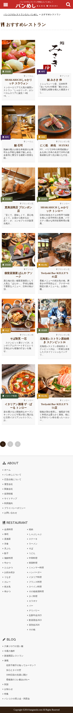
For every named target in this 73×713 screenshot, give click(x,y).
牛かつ (7, 563)
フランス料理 (35, 582)
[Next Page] (18, 444)
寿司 (43, 71)
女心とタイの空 (13, 670)
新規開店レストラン (13, 656)
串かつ (7, 591)
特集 (6, 694)
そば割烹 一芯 (18, 338)
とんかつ (8, 567)
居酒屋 (8, 71)
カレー (7, 582)
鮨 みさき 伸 (54, 79)
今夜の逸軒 (9, 651)
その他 (32, 629)
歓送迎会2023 (35, 620)
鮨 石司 (18, 145)
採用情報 (8, 494)
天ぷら (7, 548)
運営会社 (8, 484)
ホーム (7, 470)
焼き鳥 (44, 265)
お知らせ (8, 689)
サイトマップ (10, 498)
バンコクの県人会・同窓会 (17, 698)
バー (31, 606)
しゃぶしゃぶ (35, 534)
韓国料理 (33, 563)
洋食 (6, 544)
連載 (6, 660)
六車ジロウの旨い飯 (13, 646)
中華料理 (33, 558)
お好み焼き (9, 572)
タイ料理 (33, 596)
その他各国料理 (36, 591)
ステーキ (33, 539)
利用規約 (8, 503)
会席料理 (8, 529)
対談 (6, 684)
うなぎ (7, 577)
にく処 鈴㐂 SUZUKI (54, 145)
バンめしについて (12, 474)
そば (7, 330)
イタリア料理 (11, 396)
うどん (32, 553)
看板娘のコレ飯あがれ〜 (18, 679)
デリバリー (34, 610)
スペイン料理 (35, 586)
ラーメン (33, 544)
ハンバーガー (35, 572)
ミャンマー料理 (36, 567)
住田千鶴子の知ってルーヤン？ (21, 665)
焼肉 (43, 137)
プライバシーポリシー (15, 508)
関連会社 (8, 489)
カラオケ (33, 601)
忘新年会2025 (35, 615)
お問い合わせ (10, 513)
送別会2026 (34, 625)
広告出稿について (12, 479)
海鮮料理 (8, 558)
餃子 (6, 553)
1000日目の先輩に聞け (16, 675)
